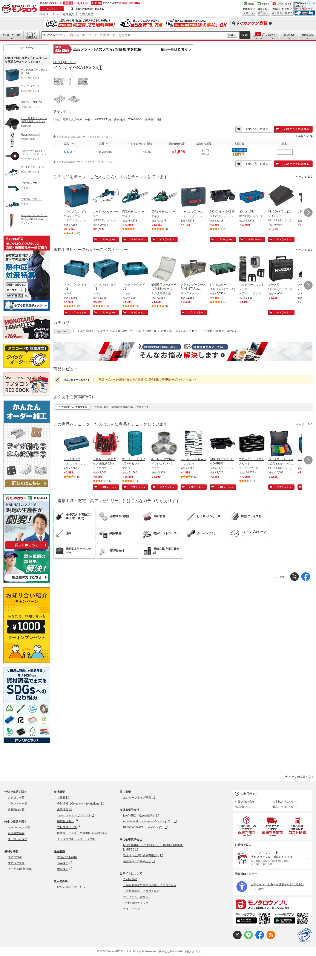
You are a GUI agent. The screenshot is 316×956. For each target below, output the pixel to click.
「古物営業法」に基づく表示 (141, 891)
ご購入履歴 (86, 14)
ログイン (52, 8)
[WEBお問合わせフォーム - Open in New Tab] (249, 8)
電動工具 (150, 331)
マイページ (47, 14)
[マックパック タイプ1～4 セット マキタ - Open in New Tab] (135, 444)
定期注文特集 (16, 833)
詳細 (231, 35)
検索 (245, 35)
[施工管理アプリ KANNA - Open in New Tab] (26, 549)
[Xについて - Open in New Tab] (237, 938)
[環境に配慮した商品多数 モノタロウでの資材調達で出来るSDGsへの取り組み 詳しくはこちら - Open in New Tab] (26, 742)
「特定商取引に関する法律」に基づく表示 (149, 885)
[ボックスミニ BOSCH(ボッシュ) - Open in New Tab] (76, 444)
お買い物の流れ (244, 801)
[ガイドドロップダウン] (282, 11)
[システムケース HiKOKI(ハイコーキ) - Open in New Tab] (223, 269)
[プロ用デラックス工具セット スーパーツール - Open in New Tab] (252, 444)
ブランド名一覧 (17, 803)
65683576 (70, 152)
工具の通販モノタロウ (91, 331)
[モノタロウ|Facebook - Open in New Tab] (259, 938)
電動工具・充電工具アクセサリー (182, 331)
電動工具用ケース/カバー (223, 331)
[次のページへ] (308, 212)
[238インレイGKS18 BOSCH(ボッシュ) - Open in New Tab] (223, 196)
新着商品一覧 (16, 809)
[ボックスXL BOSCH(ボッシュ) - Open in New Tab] (252, 196)
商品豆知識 (15, 857)
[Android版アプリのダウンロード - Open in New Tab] (292, 918)
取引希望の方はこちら (71, 887)
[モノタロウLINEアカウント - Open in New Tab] (248, 938)
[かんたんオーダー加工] (26, 488)
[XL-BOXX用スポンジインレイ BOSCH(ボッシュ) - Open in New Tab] (281, 196)
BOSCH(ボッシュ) (64, 62)
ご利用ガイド (249, 793)
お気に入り (307, 35)
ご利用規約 (130, 879)
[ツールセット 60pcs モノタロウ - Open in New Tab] (193, 444)
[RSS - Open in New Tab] (271, 938)
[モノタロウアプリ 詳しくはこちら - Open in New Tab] (272, 904)
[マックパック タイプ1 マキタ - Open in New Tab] (135, 269)
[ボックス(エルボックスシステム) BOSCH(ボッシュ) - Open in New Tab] (76, 196)
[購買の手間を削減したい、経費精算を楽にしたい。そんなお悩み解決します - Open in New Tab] (183, 351)
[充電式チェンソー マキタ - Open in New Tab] (135, 196)
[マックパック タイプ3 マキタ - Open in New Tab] (106, 269)
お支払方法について (285, 801)
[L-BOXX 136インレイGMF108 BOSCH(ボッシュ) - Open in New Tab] (223, 444)
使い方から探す (17, 839)
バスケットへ (108, 239)
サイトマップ (131, 908)
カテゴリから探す (11, 35)
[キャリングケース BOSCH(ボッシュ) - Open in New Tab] (193, 196)
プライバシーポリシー (137, 897)
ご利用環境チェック (135, 902)
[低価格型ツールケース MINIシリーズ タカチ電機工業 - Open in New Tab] (164, 269)
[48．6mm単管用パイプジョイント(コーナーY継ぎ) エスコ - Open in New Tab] (164, 444)
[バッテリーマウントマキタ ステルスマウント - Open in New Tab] (252, 269)
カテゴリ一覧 (16, 797)
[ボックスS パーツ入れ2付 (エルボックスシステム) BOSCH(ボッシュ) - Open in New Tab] (281, 444)
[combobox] (147, 35)
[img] (20, 8)
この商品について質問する (73, 407)
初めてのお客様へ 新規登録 (89, 9)
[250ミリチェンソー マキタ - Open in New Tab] (164, 196)
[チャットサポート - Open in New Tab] (263, 8)
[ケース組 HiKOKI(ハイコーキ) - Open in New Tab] (281, 269)
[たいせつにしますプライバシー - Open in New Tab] (304, 935)
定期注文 (68, 14)
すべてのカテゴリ (52, 35)
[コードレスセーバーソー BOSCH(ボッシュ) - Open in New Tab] (106, 196)
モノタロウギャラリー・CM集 (76, 839)
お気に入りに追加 (257, 129)
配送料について (244, 806)
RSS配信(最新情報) (20, 868)
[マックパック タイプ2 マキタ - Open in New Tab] (76, 269)
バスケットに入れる (296, 129)
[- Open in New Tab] (247, 826)
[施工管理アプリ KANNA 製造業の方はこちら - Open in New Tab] (26, 581)
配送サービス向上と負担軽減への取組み (82, 833)
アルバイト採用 (67, 857)
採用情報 (59, 851)
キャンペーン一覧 (19, 827)
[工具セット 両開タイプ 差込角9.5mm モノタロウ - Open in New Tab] (106, 444)
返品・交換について (285, 806)
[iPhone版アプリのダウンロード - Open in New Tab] (252, 918)
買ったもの (289, 35)
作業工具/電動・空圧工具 (125, 331)
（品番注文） (31, 35)
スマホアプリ (16, 863)
